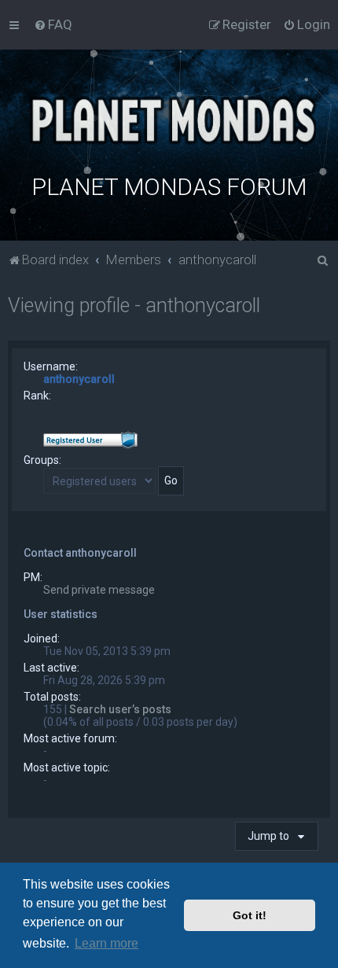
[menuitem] (53, 24)
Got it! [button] (249, 915)
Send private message (99, 589)
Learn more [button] (106, 943)
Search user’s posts (120, 709)
